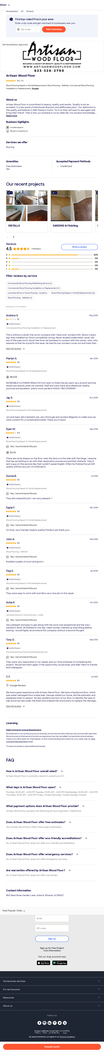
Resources (8, 997)
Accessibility (65, 1032)
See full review (13, 348)
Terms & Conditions (67, 1037)
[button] (27, 211)
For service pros (11, 989)
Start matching (54, 29)
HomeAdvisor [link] (12, 11)
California (44, 1032)
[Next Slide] (13, 236)
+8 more (35, 88)
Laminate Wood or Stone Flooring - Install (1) (27, 293)
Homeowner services (14, 981)
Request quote (52, 1046)
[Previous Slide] (7, 236)
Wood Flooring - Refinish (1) (20, 298)
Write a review (79, 247)
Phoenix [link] (30, 11)
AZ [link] (22, 11)
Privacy (37, 1032)
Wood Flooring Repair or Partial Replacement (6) (73, 293)
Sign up (52, 938)
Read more (11, 115)
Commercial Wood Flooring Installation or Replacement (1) (34, 288)
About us (7, 1006)
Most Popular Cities (12, 910)
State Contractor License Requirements (23, 730)
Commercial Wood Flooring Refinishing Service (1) (30, 283)
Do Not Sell (54, 1032)
